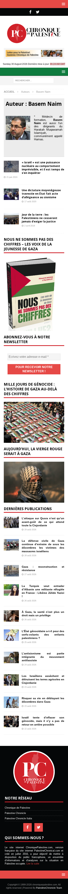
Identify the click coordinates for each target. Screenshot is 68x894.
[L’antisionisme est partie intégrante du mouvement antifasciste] (11, 657)
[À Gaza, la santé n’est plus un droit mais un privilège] (11, 616)
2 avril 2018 (29, 226)
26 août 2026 (30, 600)
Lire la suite (32, 863)
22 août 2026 (30, 729)
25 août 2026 (30, 642)
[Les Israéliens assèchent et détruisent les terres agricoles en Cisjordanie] (11, 680)
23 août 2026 (30, 687)
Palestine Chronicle (15, 813)
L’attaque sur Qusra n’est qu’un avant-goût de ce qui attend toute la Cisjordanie (43, 522)
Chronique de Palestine (17, 807)
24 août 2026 (30, 665)
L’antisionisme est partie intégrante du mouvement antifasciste (43, 657)
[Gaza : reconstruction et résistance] (11, 570)
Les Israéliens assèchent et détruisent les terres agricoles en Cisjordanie (43, 679)
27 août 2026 (30, 574)
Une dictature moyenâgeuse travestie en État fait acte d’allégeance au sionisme (41, 193)
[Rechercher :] (33, 80)
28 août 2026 (30, 555)
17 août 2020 (30, 201)
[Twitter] (37, 12)
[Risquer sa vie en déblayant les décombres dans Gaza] (11, 702)
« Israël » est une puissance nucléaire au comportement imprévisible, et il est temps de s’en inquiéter (43, 168)
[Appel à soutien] (34, 55)
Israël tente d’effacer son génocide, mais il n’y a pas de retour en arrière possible (43, 721)
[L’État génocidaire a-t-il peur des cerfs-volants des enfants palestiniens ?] (11, 635)
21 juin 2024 (11, 177)
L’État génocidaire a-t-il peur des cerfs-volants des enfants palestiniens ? (43, 635)
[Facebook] (30, 12)
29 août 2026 (30, 529)
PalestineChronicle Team (49, 888)
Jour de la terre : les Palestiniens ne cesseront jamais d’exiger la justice (39, 218)
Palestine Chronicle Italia (18, 818)
